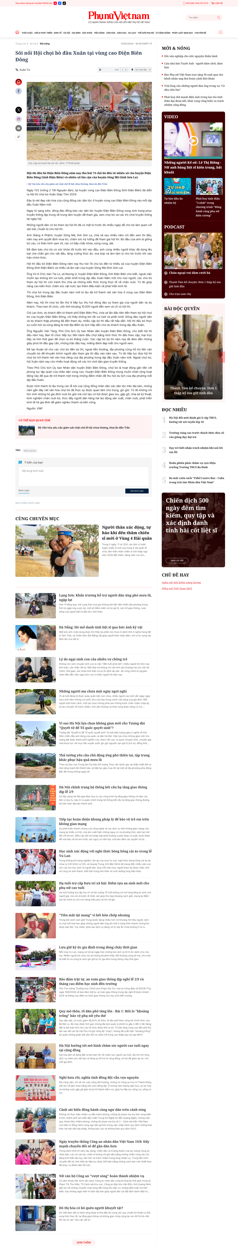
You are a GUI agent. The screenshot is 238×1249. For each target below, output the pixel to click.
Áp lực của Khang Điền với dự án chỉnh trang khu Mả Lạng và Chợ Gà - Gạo (193, 388)
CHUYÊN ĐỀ (200, 33)
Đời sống (45, 43)
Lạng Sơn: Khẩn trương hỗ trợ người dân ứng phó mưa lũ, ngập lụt (105, 597)
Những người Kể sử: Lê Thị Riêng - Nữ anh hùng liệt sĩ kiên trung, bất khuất (193, 167)
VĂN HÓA (110, 33)
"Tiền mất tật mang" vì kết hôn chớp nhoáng (94, 915)
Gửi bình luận (137, 490)
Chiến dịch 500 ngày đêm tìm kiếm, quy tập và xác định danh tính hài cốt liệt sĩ (191, 515)
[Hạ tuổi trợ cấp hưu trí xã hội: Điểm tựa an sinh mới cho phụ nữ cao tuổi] (35, 893)
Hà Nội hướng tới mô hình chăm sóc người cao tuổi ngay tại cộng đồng (104, 1047)
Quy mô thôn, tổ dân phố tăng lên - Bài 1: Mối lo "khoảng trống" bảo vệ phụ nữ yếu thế (104, 1013)
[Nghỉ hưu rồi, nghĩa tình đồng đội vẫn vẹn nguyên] (35, 1088)
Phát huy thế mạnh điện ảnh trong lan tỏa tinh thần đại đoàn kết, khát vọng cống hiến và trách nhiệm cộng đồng (194, 101)
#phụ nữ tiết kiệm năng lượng (181, 582)
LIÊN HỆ (219, 3)
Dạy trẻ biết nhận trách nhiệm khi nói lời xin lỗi (196, 450)
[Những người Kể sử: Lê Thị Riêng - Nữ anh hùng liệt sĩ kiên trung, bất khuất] (193, 140)
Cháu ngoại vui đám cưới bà (189, 273)
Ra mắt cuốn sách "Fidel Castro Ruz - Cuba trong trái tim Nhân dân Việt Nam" (196, 480)
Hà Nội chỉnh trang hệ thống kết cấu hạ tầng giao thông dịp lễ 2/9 (103, 789)
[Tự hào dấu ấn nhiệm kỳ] (177, 186)
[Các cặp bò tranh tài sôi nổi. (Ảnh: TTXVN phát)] (89, 121)
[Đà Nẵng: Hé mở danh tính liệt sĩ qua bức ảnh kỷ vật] (35, 637)
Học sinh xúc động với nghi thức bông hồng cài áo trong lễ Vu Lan (105, 853)
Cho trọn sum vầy (180, 294)
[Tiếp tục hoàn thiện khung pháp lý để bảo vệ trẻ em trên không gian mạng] (35, 829)
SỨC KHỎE (87, 33)
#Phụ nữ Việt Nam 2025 (177, 588)
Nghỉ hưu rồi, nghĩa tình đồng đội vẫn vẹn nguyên (99, 1077)
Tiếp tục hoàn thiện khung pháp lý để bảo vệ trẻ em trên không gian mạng (104, 821)
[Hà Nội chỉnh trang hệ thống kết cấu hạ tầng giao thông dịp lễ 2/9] (35, 797)
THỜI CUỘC (27, 33)
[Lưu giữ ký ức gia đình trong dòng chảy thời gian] (35, 957)
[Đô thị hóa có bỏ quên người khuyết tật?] (35, 1218)
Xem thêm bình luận (27, 502)
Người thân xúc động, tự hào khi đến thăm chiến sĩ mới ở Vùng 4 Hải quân (127, 533)
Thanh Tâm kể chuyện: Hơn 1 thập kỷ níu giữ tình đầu (195, 284)
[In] (18, 128)
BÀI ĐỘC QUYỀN (182, 308)
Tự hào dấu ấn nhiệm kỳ (173, 201)
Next (222, 357)
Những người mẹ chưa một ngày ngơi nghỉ (93, 691)
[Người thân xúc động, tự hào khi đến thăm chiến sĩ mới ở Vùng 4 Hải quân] (57, 551)
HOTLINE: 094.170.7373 (197, 3)
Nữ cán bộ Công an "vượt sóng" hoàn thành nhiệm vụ (101, 1176)
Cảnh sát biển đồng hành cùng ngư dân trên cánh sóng (102, 1109)
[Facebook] (59, 3)
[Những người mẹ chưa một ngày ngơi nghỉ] (35, 701)
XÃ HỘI (66, 33)
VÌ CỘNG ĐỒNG (163, 33)
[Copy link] (18, 137)
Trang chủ (20, 43)
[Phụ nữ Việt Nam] (119, 17)
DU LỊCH (132, 33)
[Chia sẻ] (18, 119)
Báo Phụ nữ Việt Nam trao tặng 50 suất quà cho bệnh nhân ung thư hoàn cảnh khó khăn (193, 76)
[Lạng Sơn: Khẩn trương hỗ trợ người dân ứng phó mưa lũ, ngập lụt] (35, 605)
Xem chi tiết (177, 560)
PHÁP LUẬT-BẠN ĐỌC (182, 33)
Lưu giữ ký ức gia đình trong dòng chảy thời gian (98, 947)
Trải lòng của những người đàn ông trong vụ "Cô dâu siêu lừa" (194, 87)
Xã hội (33, 43)
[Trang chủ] (18, 32)
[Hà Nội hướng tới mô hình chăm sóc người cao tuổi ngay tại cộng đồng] (35, 1056)
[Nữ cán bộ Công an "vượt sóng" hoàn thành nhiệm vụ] (35, 1186)
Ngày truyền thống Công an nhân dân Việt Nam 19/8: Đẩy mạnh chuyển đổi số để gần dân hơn (104, 1143)
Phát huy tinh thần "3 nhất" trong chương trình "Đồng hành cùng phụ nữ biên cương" (208, 207)
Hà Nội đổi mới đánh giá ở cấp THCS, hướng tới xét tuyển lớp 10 (193, 420)
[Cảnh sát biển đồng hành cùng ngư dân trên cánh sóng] (35, 1120)
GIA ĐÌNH (76, 33)
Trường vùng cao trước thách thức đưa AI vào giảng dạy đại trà (196, 435)
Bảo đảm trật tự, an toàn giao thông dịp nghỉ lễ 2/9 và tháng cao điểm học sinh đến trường (101, 981)
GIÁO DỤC (122, 33)
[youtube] (55, 3)
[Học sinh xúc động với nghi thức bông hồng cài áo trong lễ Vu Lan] (35, 861)
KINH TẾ (58, 33)
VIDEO (171, 116)
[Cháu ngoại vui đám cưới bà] (193, 251)
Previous (165, 357)
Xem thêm (84, 1242)
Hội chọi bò (30, 450)
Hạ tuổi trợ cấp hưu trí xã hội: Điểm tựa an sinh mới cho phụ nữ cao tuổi (104, 885)
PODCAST (174, 226)
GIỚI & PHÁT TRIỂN (43, 33)
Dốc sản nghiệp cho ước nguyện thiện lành (190, 56)
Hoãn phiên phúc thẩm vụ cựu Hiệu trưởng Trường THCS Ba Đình (192, 465)
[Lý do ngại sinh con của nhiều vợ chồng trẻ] (35, 669)
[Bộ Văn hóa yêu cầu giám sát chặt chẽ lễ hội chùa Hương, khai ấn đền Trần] (27, 430)
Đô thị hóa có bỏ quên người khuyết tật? (91, 1208)
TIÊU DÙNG (99, 33)
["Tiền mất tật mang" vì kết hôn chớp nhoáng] (35, 925)
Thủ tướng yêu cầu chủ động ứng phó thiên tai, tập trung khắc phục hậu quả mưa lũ (104, 757)
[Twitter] (18, 110)
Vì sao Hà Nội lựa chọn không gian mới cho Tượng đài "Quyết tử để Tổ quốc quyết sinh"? (102, 725)
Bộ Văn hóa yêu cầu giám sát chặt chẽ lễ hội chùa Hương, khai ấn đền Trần (67, 183)
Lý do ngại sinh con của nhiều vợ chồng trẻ (93, 659)
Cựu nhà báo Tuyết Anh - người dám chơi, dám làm (193, 65)
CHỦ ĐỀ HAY (175, 575)
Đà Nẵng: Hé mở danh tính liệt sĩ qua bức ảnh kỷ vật (100, 627)
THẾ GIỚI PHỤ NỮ (146, 33)
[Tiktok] (64, 3)
